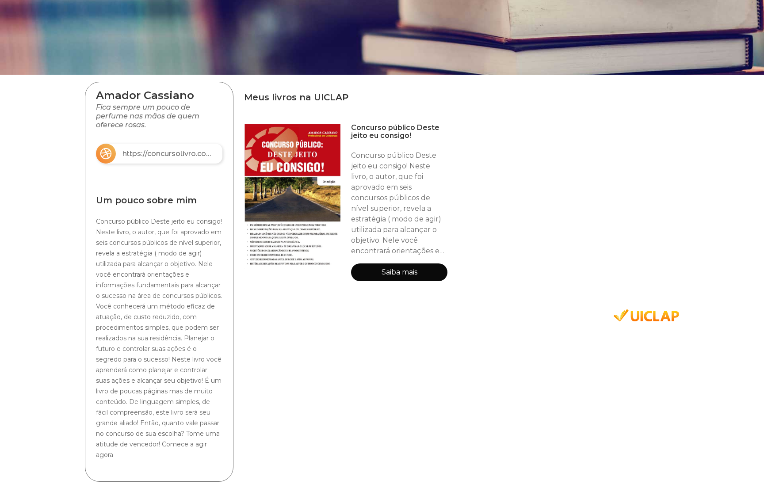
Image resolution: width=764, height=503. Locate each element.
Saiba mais (399, 272)
